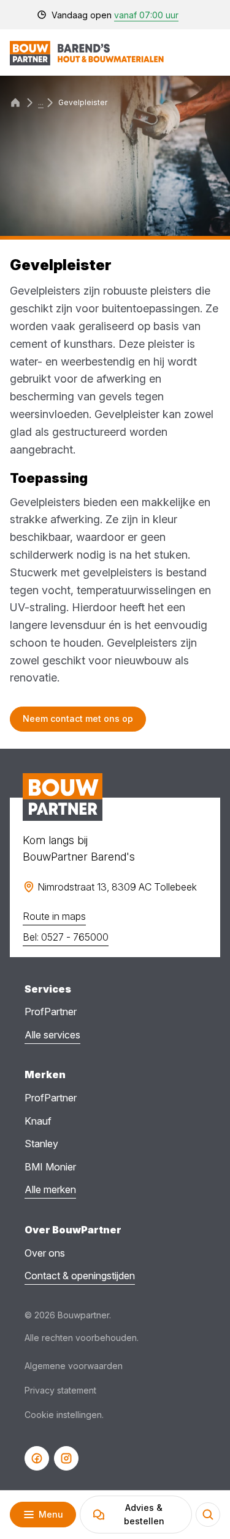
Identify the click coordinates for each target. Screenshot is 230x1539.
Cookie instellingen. (64, 1414)
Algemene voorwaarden (74, 1366)
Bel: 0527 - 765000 (66, 937)
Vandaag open (115, 15)
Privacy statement (60, 1390)
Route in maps (54, 916)
